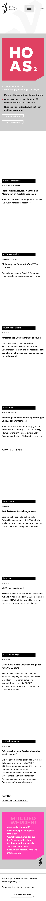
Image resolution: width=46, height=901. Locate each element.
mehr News (7, 796)
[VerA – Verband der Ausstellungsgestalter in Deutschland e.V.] (10, 8)
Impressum (30, 887)
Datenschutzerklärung (12, 887)
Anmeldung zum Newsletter (15, 801)
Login (42, 8)
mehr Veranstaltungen (12, 450)
